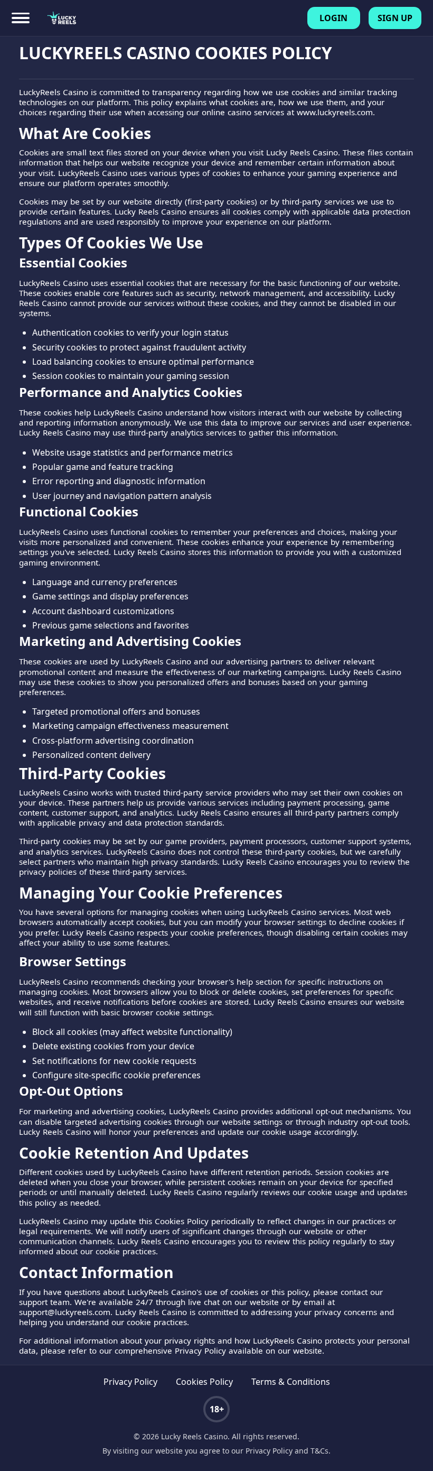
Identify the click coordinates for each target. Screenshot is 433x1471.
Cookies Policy (204, 1381)
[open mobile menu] (21, 18)
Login (333, 18)
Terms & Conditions (290, 1381)
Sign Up (395, 18)
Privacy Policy (130, 1381)
